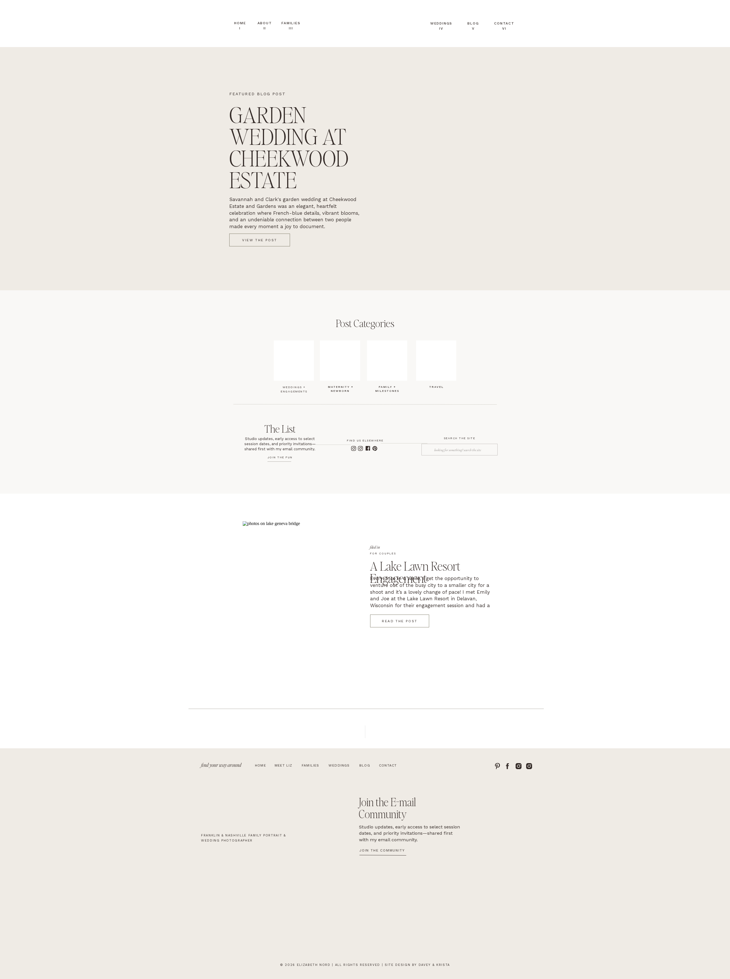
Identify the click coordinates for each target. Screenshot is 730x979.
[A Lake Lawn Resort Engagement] (298, 598)
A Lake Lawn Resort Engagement (415, 572)
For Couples (383, 553)
